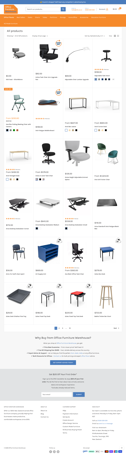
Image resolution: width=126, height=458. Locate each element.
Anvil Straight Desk (12, 176)
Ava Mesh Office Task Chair (74, 274)
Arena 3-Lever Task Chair (44, 176)
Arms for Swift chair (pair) (15, 274)
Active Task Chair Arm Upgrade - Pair (47, 78)
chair (72, 353)
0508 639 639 (102, 420)
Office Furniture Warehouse (66, 343)
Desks (30, 17)
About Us (44, 411)
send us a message (106, 423)
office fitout (85, 356)
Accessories (84, 17)
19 (69, 328)
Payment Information (70, 414)
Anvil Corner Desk (100, 126)
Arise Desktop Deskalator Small (76, 225)
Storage (63, 17)
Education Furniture (98, 17)
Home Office (72, 17)
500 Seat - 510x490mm (14, 79)
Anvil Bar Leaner (70, 126)
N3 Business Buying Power (72, 430)
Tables (45, 17)
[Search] (63, 9)
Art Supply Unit (41, 274)
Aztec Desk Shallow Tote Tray (16, 316)
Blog (42, 414)
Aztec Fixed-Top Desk (43, 316)
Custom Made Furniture (71, 426)
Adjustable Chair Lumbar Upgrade (77, 79)
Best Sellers (21, 17)
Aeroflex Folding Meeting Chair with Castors (18, 125)
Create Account (68, 420)
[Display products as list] (118, 36)
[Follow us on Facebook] (50, 451)
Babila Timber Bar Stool (102, 316)
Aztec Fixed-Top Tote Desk (74, 316)
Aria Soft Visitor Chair (102, 179)
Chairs (37, 17)
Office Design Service (70, 423)
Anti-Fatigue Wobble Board (45, 130)
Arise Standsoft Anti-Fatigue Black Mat (106, 228)
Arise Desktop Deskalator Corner (17, 229)
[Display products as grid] (115, 36)
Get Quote (66, 417)
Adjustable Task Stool (102, 76)
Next (115, 328)
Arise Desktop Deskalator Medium (47, 225)
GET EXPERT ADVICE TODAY (63, 362)
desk (76, 353)
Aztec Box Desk (99, 274)
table (81, 353)
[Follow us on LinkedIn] (58, 451)
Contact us (57, 356)
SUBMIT (79, 394)
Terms (65, 433)
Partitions (53, 17)
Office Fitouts (9, 17)
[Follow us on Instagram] (54, 451)
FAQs (64, 411)
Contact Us (45, 417)
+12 (113, 79)
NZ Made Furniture (10, 23)
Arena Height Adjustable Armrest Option (76, 178)
